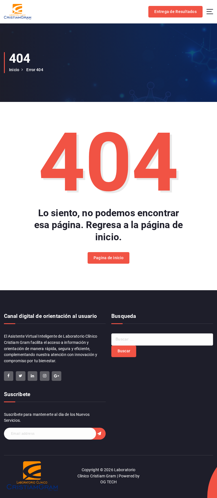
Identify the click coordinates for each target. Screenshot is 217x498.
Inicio (14, 69)
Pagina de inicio (108, 257)
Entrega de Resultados (175, 11)
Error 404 (34, 69)
